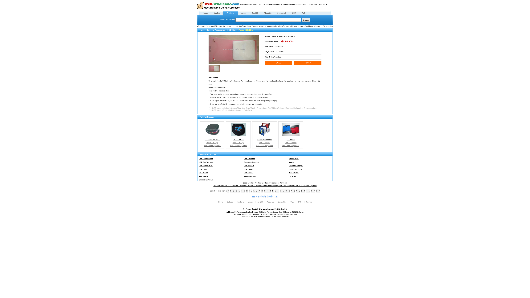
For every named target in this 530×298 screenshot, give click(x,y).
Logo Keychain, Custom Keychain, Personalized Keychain (265, 183)
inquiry (307, 63)
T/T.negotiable (278, 52)
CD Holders (231, 30)
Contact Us (282, 202)
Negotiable (278, 57)
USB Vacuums (249, 159)
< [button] (210, 49)
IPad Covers (294, 173)
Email (278, 63)
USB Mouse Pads (206, 166)
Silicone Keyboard (206, 180)
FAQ (303, 13)
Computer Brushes (251, 162)
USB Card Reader (206, 159)
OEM (294, 13)
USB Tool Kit (249, 166)
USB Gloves (248, 173)
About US (267, 13)
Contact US (281, 13)
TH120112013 (277, 47)
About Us (270, 202)
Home (205, 13)
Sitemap (309, 202)
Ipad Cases (203, 176)
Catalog (217, 13)
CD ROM (292, 176)
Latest (243, 13)
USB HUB (203, 169)
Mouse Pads (294, 159)
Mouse (291, 162)
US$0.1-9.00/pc (286, 41)
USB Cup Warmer (206, 162)
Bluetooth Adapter (296, 166)
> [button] (258, 49)
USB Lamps (248, 169)
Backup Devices (295, 169)
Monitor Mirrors (250, 176)
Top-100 (255, 13)
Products (230, 13)
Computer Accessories (216, 30)
